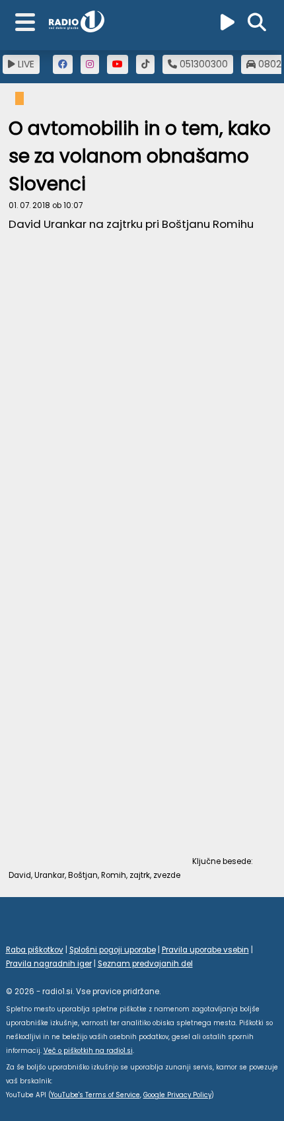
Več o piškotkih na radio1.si (88, 1050)
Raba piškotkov (34, 950)
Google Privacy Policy (177, 1095)
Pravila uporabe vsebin (205, 950)
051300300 (202, 64)
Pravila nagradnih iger (49, 963)
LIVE (24, 64)
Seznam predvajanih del (145, 963)
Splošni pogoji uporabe (112, 950)
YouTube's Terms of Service (95, 1095)
